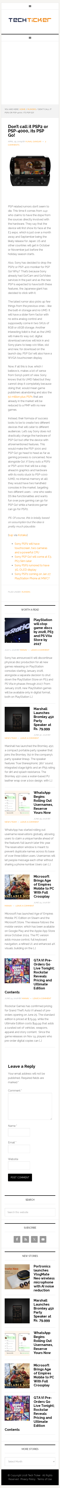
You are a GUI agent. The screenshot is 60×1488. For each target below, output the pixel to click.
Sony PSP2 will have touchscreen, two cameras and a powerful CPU (31, 548)
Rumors (26, 592)
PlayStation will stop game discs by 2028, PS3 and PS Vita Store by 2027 (43, 632)
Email (12, 1142)
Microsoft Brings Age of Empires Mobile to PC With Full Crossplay (44, 886)
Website (13, 1159)
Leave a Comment (40, 650)
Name (12, 1125)
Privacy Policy (28, 1479)
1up (11, 535)
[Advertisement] (30, 73)
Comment (15, 1090)
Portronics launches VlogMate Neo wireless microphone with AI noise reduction (44, 1278)
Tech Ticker (30, 20)
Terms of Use (44, 1479)
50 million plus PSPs (20, 396)
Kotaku (22, 535)
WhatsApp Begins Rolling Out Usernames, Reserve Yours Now (43, 803)
